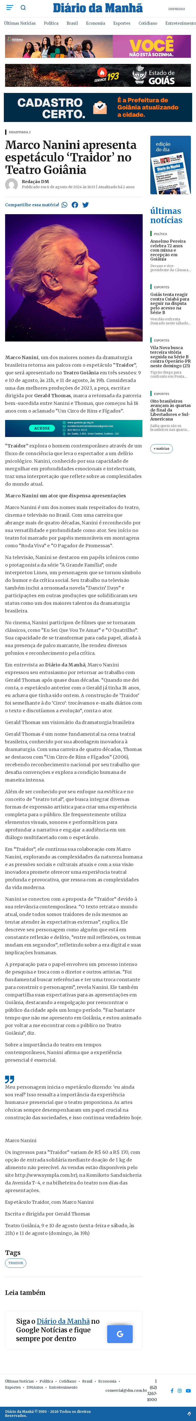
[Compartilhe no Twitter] (85, 204)
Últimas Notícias (20, 23)
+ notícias (161, 448)
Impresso (176, 9)
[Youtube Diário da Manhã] (188, 1390)
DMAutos (35, 1387)
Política (51, 23)
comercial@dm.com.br (126, 1390)
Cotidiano (148, 23)
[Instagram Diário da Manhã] (180, 1390)
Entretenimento (63, 1387)
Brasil (72, 23)
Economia (95, 23)
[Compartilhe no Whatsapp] (64, 204)
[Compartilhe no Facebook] (74, 204)
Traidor (15, 1263)
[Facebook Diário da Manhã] (172, 1390)
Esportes (121, 23)
